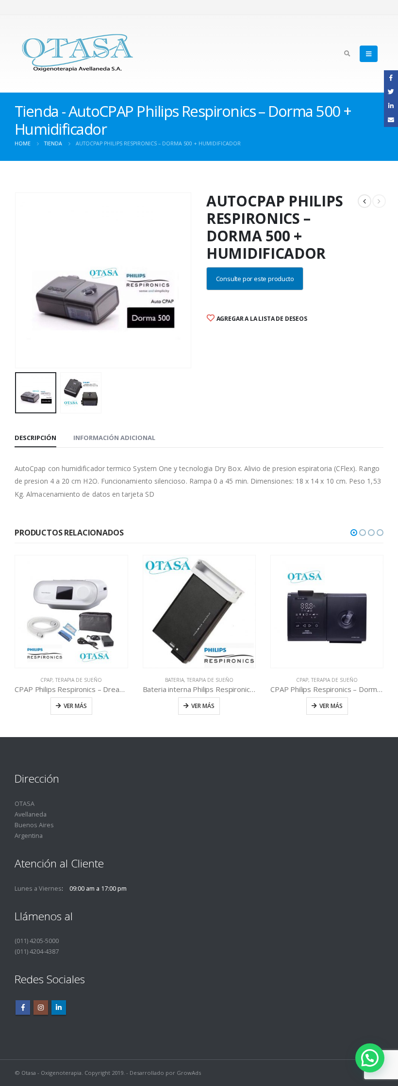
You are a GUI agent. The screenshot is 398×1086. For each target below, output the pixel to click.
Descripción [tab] (35, 437)
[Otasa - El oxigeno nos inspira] (78, 53)
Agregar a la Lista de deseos (261, 319)
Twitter (391, 91)
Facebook (23, 1007)
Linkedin (58, 1007)
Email (391, 120)
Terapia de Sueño (78, 680)
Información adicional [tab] (114, 437)
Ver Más (75, 706)
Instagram (40, 1007)
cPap (46, 680)
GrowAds (189, 1072)
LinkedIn (391, 106)
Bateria (174, 680)
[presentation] (17, 280)
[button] (353, 532)
